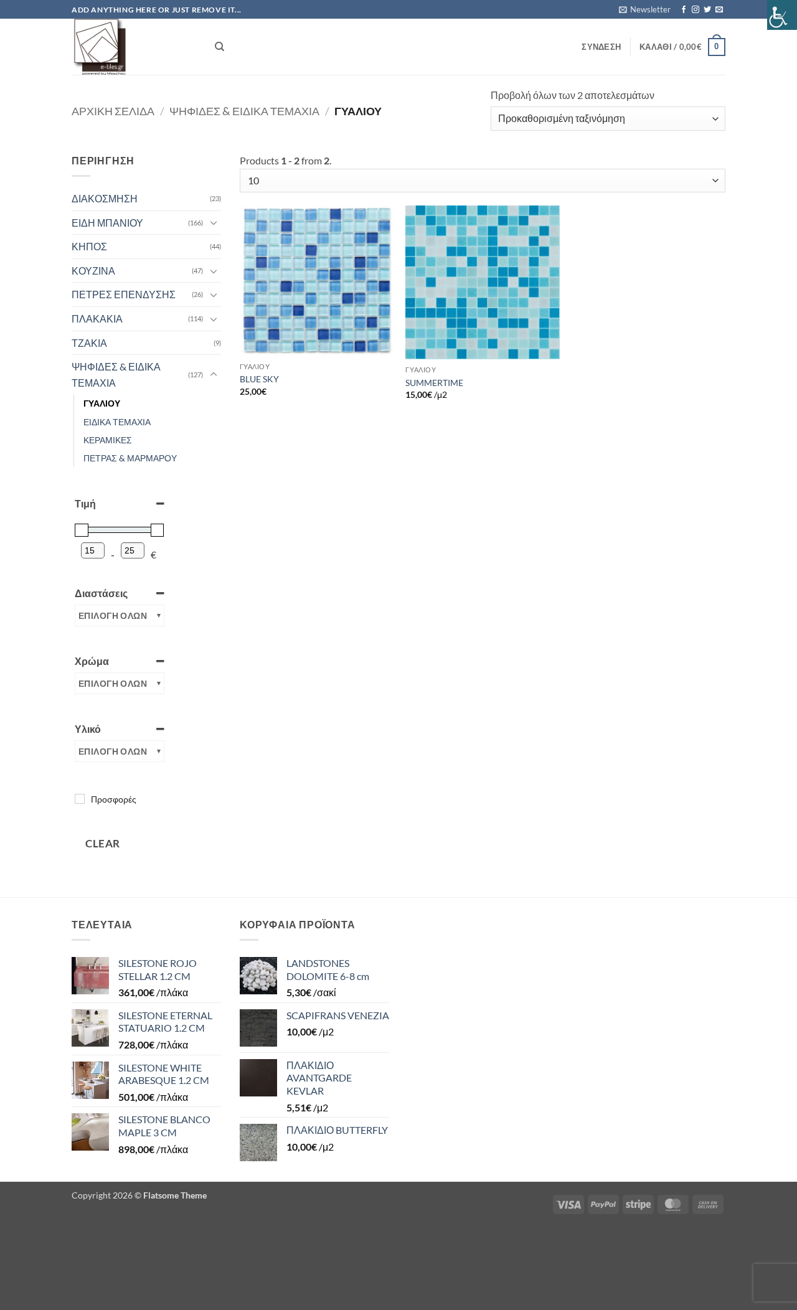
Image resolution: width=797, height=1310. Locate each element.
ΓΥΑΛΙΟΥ (101, 403)
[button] (645, 9)
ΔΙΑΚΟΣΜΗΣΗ (105, 198)
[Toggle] (213, 222)
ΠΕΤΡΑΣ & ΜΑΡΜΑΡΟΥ (130, 458)
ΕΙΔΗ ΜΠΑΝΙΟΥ (107, 223)
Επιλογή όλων (112, 615)
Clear (102, 843)
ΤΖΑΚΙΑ (89, 343)
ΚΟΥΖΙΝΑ (93, 270)
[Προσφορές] (80, 799)
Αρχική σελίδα (113, 111)
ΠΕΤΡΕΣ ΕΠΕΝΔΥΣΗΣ (124, 294)
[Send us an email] (719, 10)
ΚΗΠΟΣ (89, 246)
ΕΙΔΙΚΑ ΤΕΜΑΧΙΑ (117, 422)
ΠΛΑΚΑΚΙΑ (97, 318)
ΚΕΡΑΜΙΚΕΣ (107, 440)
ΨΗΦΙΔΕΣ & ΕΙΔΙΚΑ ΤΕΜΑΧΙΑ (244, 111)
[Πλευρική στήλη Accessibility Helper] (782, 15)
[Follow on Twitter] (707, 10)
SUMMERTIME (434, 382)
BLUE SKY (259, 379)
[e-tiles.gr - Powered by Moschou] (134, 47)
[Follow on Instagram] (695, 10)
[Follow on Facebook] (683, 10)
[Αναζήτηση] (219, 47)
